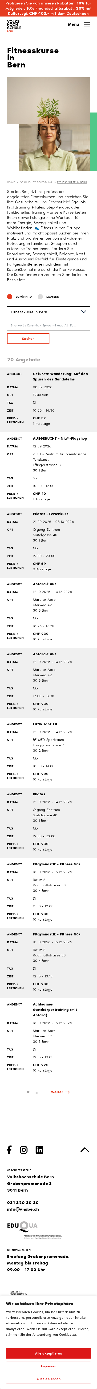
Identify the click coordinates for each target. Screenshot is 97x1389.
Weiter (57, 1091)
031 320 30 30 (23, 1202)
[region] (48, 1342)
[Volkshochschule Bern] (14, 25)
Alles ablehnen (48, 1378)
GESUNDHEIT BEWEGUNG (36, 182)
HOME (11, 182)
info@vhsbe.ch (23, 1209)
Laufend (52, 297)
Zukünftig (24, 297)
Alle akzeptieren (48, 1353)
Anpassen (48, 1366)
